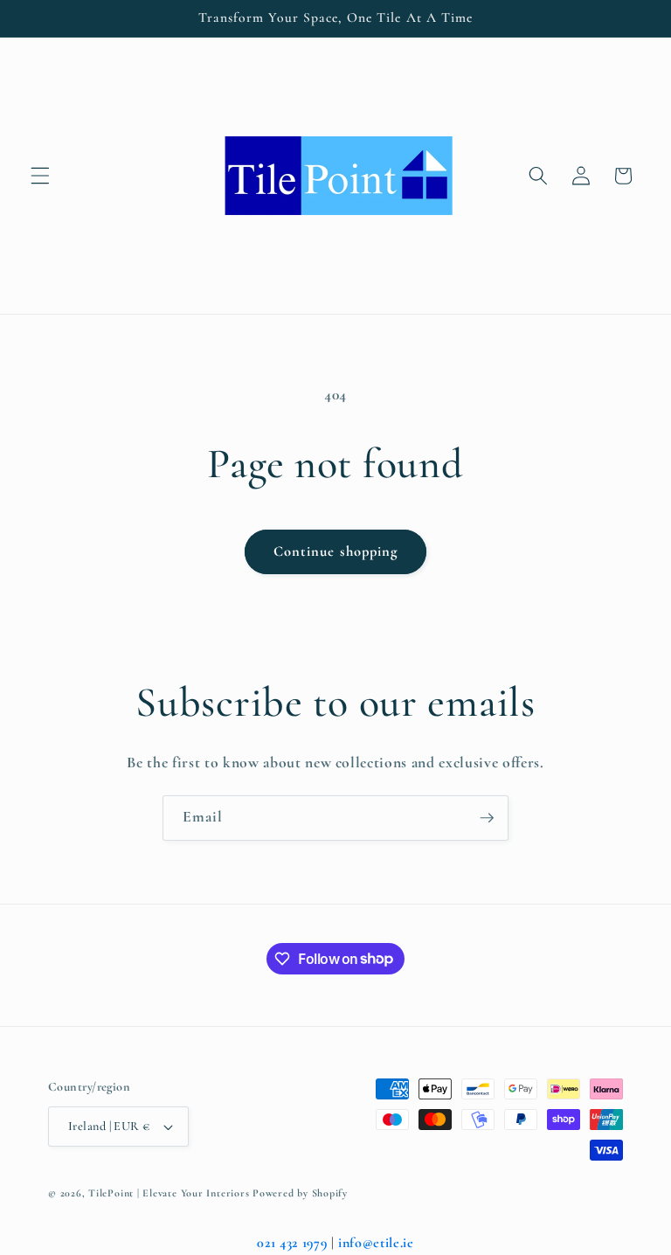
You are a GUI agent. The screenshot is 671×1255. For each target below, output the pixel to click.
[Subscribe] (487, 818)
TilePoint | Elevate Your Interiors (168, 1193)
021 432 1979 (292, 1243)
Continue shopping (335, 551)
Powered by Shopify (300, 1193)
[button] (40, 176)
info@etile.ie (376, 1243)
